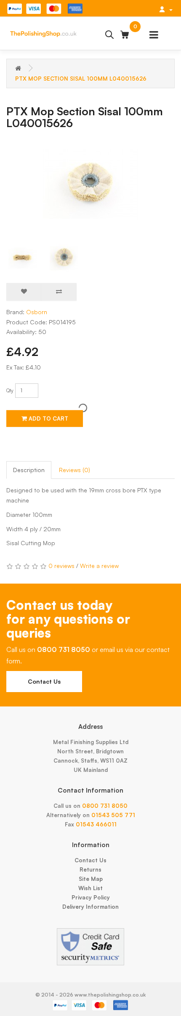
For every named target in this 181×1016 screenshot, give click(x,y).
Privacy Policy (91, 897)
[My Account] (166, 9)
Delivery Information (90, 906)
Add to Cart (47, 418)
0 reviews (61, 565)
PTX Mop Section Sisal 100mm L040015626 (80, 78)
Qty (9, 390)
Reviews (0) (74, 469)
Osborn (36, 311)
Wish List (90, 888)
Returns (90, 869)
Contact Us (44, 681)
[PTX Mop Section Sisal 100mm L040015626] (90, 183)
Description (29, 469)
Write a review (99, 565)
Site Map (91, 878)
